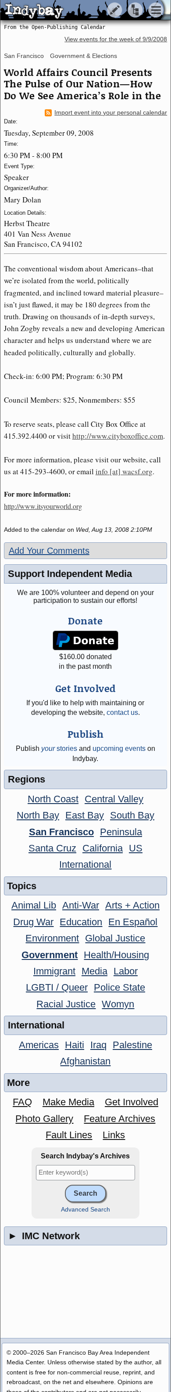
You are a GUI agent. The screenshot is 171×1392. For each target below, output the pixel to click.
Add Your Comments (49, 550)
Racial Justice (66, 1004)
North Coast (53, 798)
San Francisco (24, 55)
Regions (26, 779)
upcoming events (119, 748)
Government (49, 954)
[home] (82, 10)
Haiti (74, 1044)
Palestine (132, 1044)
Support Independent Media (70, 573)
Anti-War (80, 905)
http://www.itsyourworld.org (43, 506)
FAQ (22, 1101)
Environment (52, 938)
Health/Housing (116, 954)
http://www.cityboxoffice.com (117, 436)
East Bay (84, 815)
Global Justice (115, 938)
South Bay (132, 815)
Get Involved (131, 1101)
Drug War (33, 921)
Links (114, 1134)
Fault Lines (69, 1134)
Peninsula (121, 831)
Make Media (68, 1101)
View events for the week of (115, 39)
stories (59, 748)
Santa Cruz (52, 848)
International (85, 864)
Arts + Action (132, 905)
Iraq (98, 1044)
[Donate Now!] (85, 640)
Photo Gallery (44, 1118)
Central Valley (114, 798)
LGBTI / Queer (57, 987)
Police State (119, 987)
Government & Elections (83, 55)
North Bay (38, 815)
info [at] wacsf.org (124, 471)
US (135, 848)
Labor (126, 971)
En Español (132, 921)
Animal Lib (33, 905)
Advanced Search (85, 1209)
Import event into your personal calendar (110, 112)
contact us (122, 712)
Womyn (118, 1004)
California (102, 848)
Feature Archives (119, 1118)
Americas (39, 1044)
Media (94, 971)
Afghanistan (85, 1061)
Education (81, 921)
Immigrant (54, 971)
